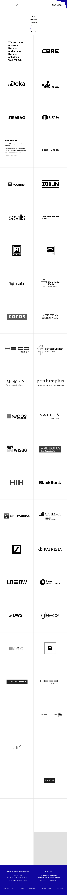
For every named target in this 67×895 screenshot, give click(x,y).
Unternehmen (33, 19)
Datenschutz (60, 888)
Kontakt (33, 32)
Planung (33, 25)
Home (33, 16)
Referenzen (33, 28)
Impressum (32, 888)
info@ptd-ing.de (23, 880)
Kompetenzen (34, 22)
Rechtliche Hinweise (46, 888)
